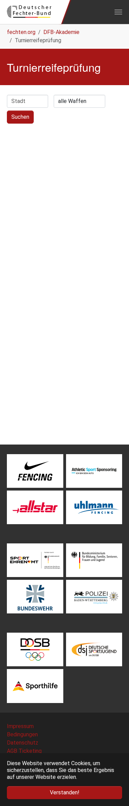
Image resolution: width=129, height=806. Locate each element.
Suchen (20, 117)
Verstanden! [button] (64, 792)
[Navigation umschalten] (118, 12)
